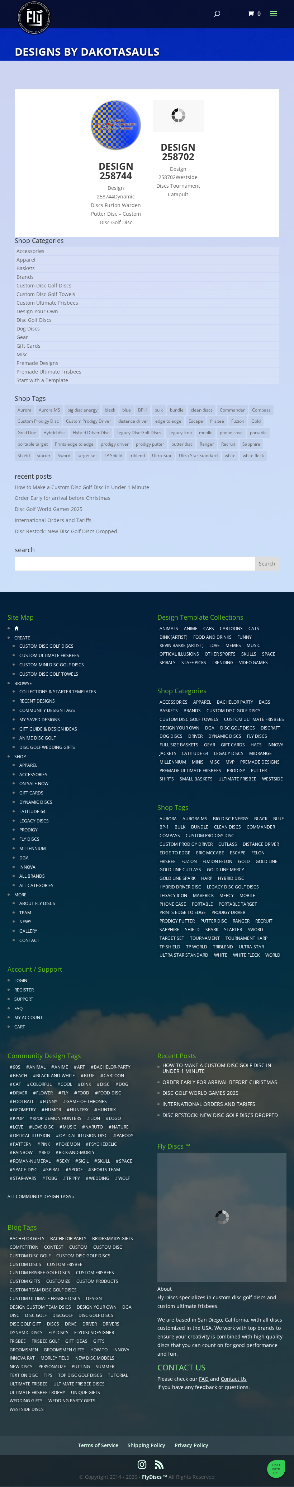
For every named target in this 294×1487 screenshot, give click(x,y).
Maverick (203, 895)
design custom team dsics (40, 1307)
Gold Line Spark (177, 878)
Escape (196, 421)
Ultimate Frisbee (237, 779)
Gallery (28, 931)
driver (20, 1093)
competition (24, 1247)
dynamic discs (26, 1332)
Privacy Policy (191, 1445)
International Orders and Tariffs (53, 520)
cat (17, 1084)
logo (115, 1118)
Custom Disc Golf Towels (45, 294)
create (22, 638)
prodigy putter (150, 444)
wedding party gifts (71, 1401)
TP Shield (113, 455)
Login (20, 980)
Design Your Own (37, 311)
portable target (33, 444)
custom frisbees (95, 1273)
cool (66, 1084)
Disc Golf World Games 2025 (48, 509)
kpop (18, 1118)
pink (45, 1144)
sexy (65, 1161)
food (83, 1093)
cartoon (114, 1076)
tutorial (118, 1375)
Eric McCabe (210, 853)
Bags (264, 702)
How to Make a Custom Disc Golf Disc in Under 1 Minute (82, 487)
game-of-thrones (86, 1101)
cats (253, 628)
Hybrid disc (54, 433)
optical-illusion (31, 1135)
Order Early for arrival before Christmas (62, 497)
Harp (206, 878)
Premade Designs (37, 363)
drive (71, 1324)
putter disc (182, 444)
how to (99, 1350)
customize (58, 1281)
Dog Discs (28, 328)
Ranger (207, 444)
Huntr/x (79, 1110)
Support (23, 999)
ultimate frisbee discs (79, 1384)
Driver (195, 736)
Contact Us (234, 1378)
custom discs (25, 1264)
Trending (222, 663)
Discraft (270, 728)
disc (105, 1084)
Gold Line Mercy (225, 870)
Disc (14, 1315)
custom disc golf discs (239, 1297)
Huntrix (107, 1110)
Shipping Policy (146, 1445)
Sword (64, 455)
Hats (256, 745)
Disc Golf (36, 1315)
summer (105, 1367)
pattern (22, 1144)
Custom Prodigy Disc (38, 421)
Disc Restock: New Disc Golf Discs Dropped (66, 531)
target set (87, 455)
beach (20, 1076)
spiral (53, 1170)
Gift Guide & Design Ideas (48, 729)
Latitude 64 (32, 811)
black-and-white (55, 1076)
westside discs (27, 1409)
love (18, 1127)
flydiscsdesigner (94, 1332)
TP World (196, 947)
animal (37, 1067)
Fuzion (237, 421)
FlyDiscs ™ (154, 1476)
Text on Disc (24, 1375)
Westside (272, 779)
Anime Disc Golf (37, 738)
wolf (124, 1178)
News (25, 922)
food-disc (109, 1093)
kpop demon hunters (57, 1118)
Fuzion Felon (217, 861)
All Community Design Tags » (41, 1196)
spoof (75, 1170)
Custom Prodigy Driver (88, 421)
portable (258, 433)
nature (120, 1127)
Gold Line (27, 433)
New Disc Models (94, 1358)
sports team (105, 1170)
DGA (24, 858)
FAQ (18, 1008)
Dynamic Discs (35, 802)
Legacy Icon (180, 433)
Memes (233, 645)
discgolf (62, 1315)
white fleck (253, 455)
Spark (211, 930)
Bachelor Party (235, 702)
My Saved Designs (39, 720)
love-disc (43, 1127)
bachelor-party (112, 1067)
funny (50, 1101)
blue (126, 410)
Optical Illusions (179, 654)
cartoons (231, 628)
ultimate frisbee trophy (37, 1392)
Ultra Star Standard (198, 455)
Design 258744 (116, 171)
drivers (111, 1324)
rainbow (23, 1152)
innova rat (22, 1358)
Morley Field (55, 1358)
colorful (41, 1084)
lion (95, 1118)
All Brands (32, 876)
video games (253, 663)
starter (44, 455)
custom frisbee (64, 1264)
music (253, 645)
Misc (22, 354)
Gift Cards (28, 345)
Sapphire (251, 444)
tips (48, 1375)
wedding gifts (26, 1401)
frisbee (217, 421)
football (23, 1101)
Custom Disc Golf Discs (43, 285)
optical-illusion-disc (83, 1135)
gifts (99, 1341)
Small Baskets (196, 779)
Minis (198, 762)
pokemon (69, 1144)
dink (86, 1084)
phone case (231, 433)
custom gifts (25, 1281)
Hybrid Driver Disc (91, 433)
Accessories (30, 251)
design (94, 1298)
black (110, 410)
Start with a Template (42, 380)
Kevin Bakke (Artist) (182, 645)
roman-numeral (32, 1161)
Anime (191, 628)
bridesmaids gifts (112, 1238)
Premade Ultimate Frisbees (48, 371)
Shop (20, 757)
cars (208, 628)
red (46, 1152)
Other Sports (220, 654)
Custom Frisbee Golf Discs (40, 1273)
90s (16, 1067)
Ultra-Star (162, 455)
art (81, 1067)
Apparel (25, 259)
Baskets (25, 268)
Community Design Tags (47, 710)
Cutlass (227, 844)
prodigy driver (115, 444)
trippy (73, 1178)
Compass (261, 410)
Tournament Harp (246, 938)
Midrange (260, 753)
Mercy (226, 895)
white (230, 455)
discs (53, 1324)
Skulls (248, 654)
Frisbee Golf (46, 1341)
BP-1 (142, 410)
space (125, 1161)
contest (53, 1247)
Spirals (168, 663)
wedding (99, 1178)
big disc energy (82, 410)
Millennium (32, 848)
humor (53, 1110)
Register (24, 990)
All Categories (36, 885)
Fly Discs (29, 839)
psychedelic (103, 1144)
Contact (29, 940)
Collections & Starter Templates (57, 692)
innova (121, 1350)
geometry (24, 1110)
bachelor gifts (27, 1238)
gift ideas (76, 1341)
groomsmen (24, 1350)
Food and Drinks (212, 637)
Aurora (25, 410)
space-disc (25, 1170)
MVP (230, 762)
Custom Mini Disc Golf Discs (51, 665)
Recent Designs (37, 701)
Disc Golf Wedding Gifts (47, 747)
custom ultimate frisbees (187, 1306)
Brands (25, 276)
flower (44, 1093)
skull (104, 1161)
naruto (94, 1127)
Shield (24, 455)
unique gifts (85, 1392)
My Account (28, 1017)
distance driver (133, 421)
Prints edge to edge (74, 444)
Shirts (167, 779)
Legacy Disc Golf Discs (139, 433)
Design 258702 (178, 152)
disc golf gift (25, 1324)
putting (81, 1367)
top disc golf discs (80, 1375)
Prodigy (28, 830)
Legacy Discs (34, 821)
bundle (177, 410)
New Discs (21, 1367)
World (272, 955)
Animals (169, 628)
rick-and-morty (77, 1152)
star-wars (25, 1178)
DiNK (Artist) (174, 637)
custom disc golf (30, 1256)
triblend (137, 455)
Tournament (205, 938)
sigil (84, 1161)
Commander (232, 410)
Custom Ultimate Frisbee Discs (45, 1298)
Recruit (228, 444)
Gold (256, 421)
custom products (97, 1281)
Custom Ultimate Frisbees (47, 302)
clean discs (202, 410)
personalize (52, 1367)
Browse (23, 683)
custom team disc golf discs (43, 1290)
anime (61, 1067)
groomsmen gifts (64, 1350)
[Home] (16, 628)
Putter (259, 771)
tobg (51, 1178)
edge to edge (168, 421)
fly (65, 1093)
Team (25, 913)
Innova (27, 867)
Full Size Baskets (179, 745)
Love (214, 645)
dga (127, 1307)
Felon (258, 853)
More (20, 895)
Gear (22, 337)
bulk (159, 410)
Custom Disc (107, 1247)
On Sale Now (33, 783)
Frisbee (18, 1341)
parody (125, 1135)
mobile (206, 433)
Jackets (168, 753)
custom (78, 1247)
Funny (244, 637)
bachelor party (68, 1238)
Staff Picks (193, 663)
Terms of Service (98, 1445)
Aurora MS (49, 410)
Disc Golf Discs (34, 319)
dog (123, 1084)
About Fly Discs (37, 903)
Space (268, 654)
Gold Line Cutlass (180, 870)
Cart (19, 1027)
